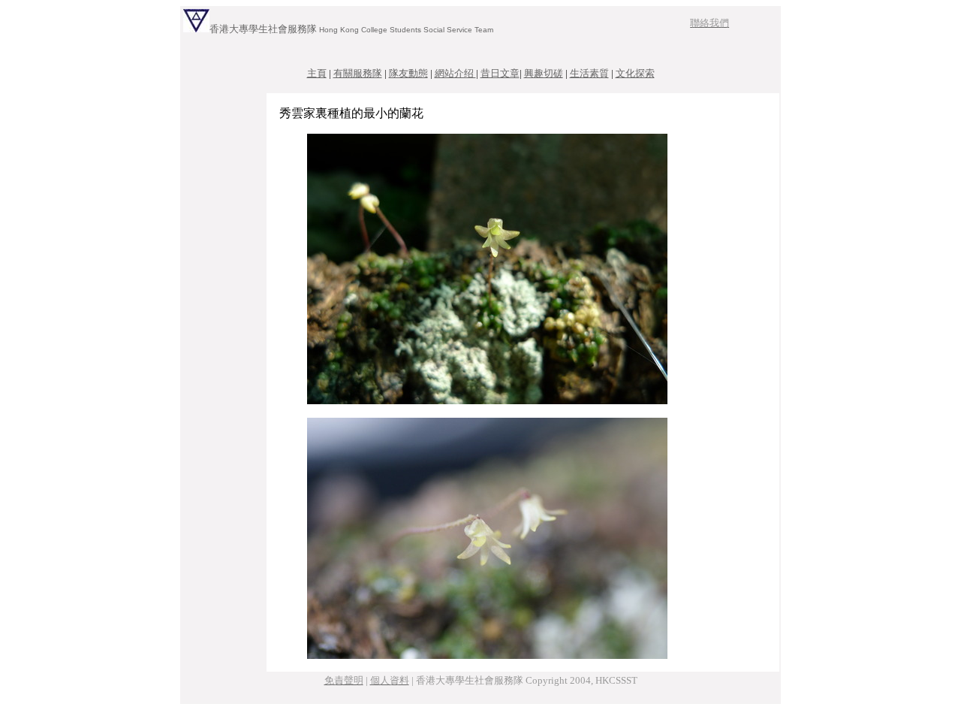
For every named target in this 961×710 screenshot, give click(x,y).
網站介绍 (455, 73)
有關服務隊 (357, 73)
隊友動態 (408, 73)
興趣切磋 (543, 73)
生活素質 (589, 73)
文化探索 (635, 73)
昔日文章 (500, 73)
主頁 (317, 73)
